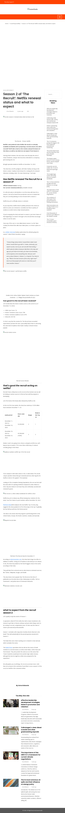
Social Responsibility (8, 90)
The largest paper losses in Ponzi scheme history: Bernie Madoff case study (53, 161)
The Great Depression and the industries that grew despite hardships (53, 153)
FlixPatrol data (7, 505)
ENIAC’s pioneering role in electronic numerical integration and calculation (52, 128)
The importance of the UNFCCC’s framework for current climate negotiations (30, 756)
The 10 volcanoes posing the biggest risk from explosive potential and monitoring (53, 144)
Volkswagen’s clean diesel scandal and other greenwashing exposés (31, 729)
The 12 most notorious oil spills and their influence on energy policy (30, 782)
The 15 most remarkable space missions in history (52, 220)
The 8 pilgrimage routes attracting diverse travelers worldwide (51, 176)
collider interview (10, 232)
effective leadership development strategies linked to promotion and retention (30, 703)
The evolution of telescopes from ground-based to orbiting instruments (52, 200)
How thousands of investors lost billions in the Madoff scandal (53, 214)
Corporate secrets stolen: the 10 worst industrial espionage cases (52, 168)
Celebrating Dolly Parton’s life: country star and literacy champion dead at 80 (52, 120)
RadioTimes (9, 647)
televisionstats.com (16, 559)
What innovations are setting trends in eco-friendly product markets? (52, 207)
